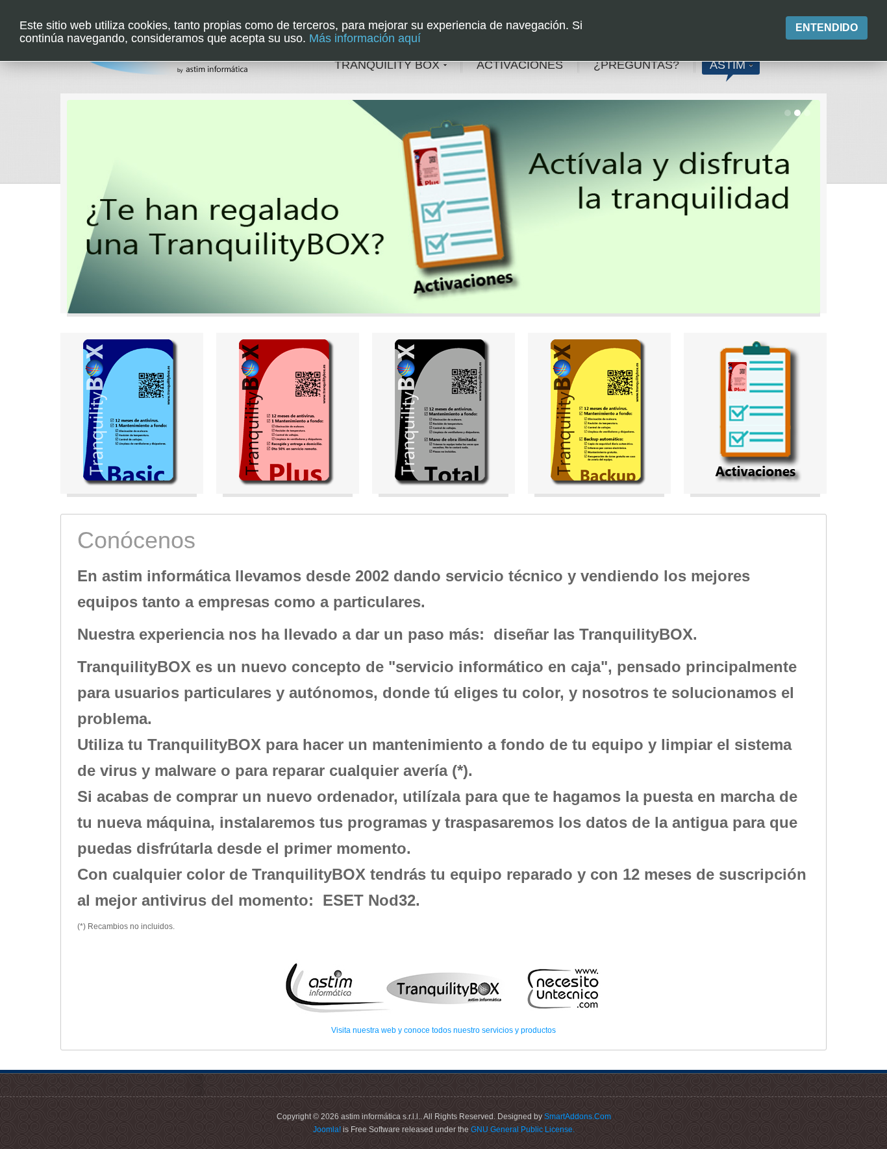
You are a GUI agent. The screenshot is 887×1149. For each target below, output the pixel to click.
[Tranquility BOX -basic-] (132, 413)
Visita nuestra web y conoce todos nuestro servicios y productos (443, 1030)
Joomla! (327, 1129)
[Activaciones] (755, 413)
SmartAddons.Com (577, 1116)
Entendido (826, 27)
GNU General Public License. (523, 1129)
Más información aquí (365, 38)
